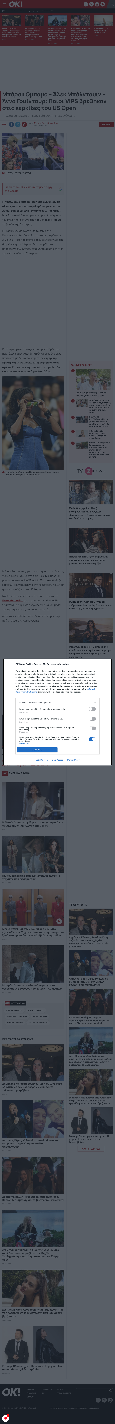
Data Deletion (42, 760)
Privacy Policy (73, 760)
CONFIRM (37, 750)
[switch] (92, 709)
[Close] (106, 664)
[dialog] (57, 712)
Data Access (57, 760)
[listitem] (57, 702)
